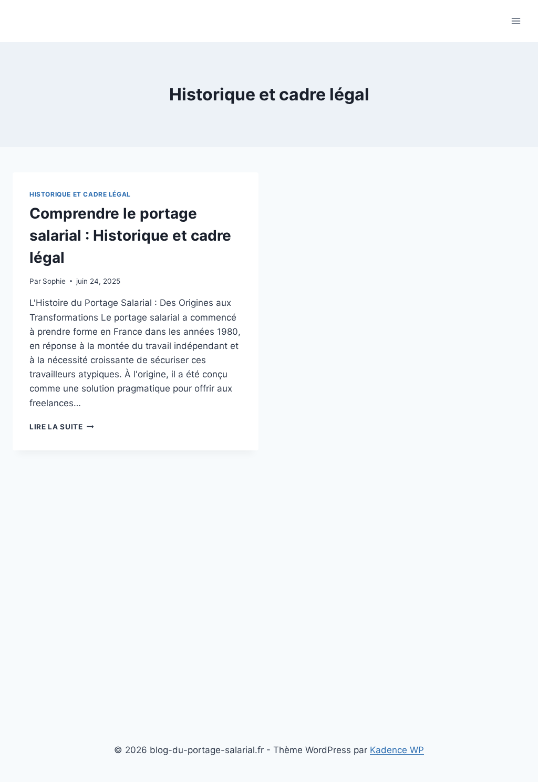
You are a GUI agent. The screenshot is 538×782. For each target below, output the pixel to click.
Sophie (54, 281)
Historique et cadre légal (80, 194)
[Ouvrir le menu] (515, 21)
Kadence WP (397, 750)
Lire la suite (61, 427)
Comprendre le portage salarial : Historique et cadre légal (130, 235)
